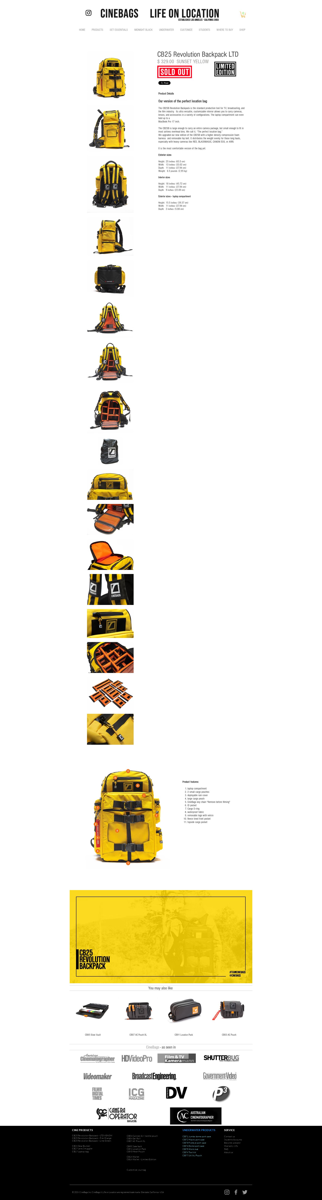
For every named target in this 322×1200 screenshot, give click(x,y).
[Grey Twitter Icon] (245, 1192)
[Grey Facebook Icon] (236, 1192)
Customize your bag (136, 1170)
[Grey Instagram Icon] (227, 1192)
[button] (243, 15)
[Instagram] (88, 13)
